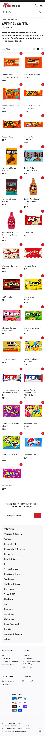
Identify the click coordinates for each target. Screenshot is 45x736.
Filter (8, 49)
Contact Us (6, 658)
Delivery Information (10, 662)
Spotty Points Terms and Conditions (16, 728)
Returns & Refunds (9, 665)
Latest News (27, 667)
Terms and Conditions (10, 726)
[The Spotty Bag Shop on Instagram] (23, 681)
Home (4, 19)
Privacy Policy (27, 726)
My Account (6, 655)
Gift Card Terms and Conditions (14, 731)
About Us (26, 655)
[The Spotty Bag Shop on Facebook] (28, 681)
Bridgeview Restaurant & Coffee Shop (32, 663)
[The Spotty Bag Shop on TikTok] (32, 681)
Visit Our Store (28, 658)
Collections (12, 19)
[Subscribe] (37, 515)
